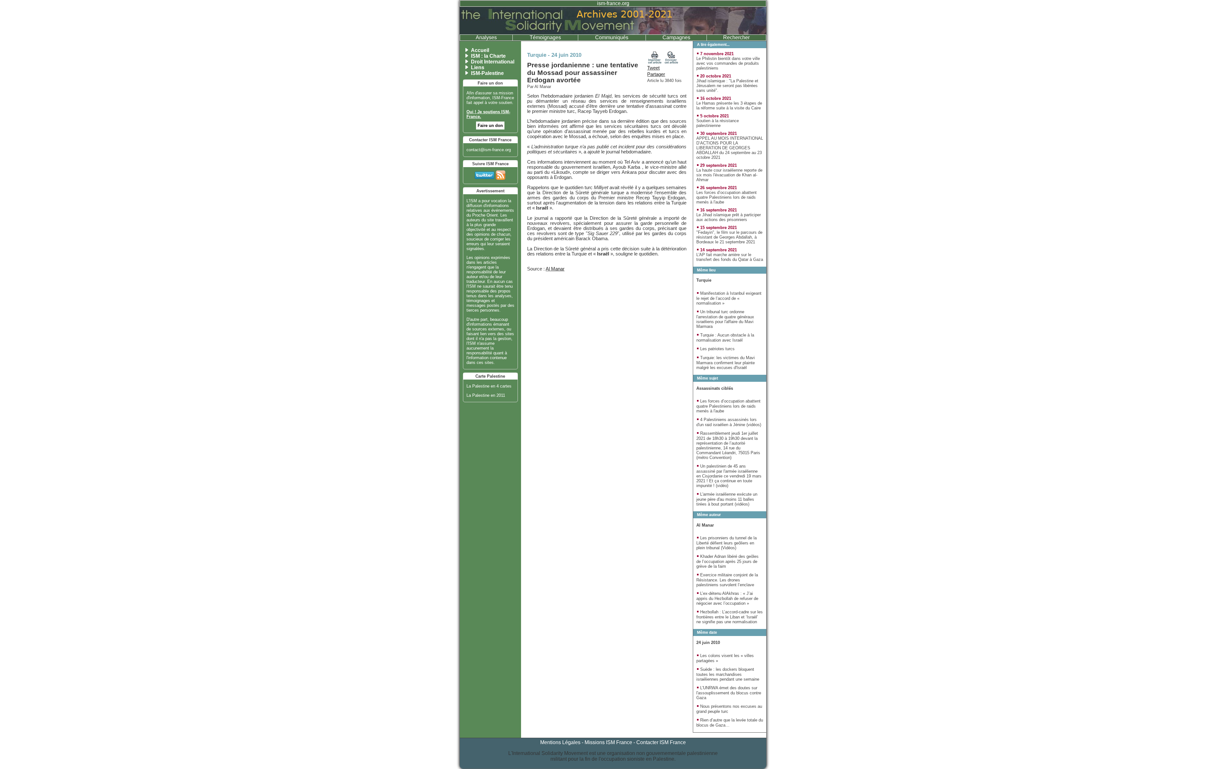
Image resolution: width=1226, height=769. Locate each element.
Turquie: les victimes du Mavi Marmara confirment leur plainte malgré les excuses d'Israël (725, 362)
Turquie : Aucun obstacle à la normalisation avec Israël (725, 338)
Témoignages (545, 37)
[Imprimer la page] (654, 62)
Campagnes (676, 37)
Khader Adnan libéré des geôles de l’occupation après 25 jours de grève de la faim (727, 561)
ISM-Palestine (487, 73)
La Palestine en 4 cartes (488, 386)
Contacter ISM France (661, 742)
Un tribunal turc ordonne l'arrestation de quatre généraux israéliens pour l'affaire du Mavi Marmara (725, 319)
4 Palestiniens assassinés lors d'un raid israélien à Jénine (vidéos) (728, 422)
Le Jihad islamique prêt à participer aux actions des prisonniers (728, 217)
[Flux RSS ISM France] (501, 174)
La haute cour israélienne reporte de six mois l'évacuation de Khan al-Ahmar (729, 175)
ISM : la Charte (488, 56)
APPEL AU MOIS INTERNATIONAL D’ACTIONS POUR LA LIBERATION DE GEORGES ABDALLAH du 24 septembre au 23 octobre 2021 (729, 148)
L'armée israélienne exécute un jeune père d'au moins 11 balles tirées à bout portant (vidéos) (726, 499)
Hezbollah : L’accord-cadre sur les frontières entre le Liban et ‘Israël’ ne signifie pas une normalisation (729, 617)
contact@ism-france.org (488, 149)
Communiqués (611, 37)
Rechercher (736, 37)
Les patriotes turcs (717, 348)
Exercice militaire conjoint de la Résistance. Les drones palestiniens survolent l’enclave (727, 580)
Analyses (486, 37)
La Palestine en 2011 (485, 395)
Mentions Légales (560, 742)
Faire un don (490, 125)
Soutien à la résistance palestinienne (717, 123)
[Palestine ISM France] (613, 32)
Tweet (653, 67)
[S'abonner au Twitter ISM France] (484, 174)
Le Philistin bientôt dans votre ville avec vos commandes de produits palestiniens (728, 63)
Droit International (492, 61)
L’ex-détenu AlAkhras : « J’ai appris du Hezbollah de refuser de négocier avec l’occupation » (727, 598)
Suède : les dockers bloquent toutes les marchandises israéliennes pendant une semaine (727, 674)
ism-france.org (613, 3)
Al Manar (555, 268)
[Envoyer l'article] (671, 62)
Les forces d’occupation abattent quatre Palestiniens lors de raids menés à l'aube (726, 197)
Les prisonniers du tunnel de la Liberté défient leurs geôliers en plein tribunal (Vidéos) (726, 543)
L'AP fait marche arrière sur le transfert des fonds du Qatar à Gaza (729, 257)
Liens (477, 67)
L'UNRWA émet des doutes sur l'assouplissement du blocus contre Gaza (728, 692)
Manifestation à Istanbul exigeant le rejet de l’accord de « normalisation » (728, 298)
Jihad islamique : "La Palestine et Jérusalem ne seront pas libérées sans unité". (727, 85)
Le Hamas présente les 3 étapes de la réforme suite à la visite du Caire (729, 105)
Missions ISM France (608, 742)
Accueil (480, 50)
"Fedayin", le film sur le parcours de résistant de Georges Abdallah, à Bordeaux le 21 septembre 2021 (729, 237)
